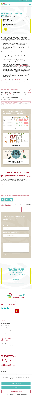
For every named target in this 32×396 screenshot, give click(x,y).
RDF (11, 199)
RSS (30, 0)
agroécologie (5, 79)
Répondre (4, 184)
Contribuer (5, 334)
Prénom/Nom (6, 225)
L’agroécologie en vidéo (6, 325)
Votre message (6, 241)
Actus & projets (4, 327)
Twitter (26, 0)
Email (10, 232)
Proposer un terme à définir (16, 282)
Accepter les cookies (16, 383)
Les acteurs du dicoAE (6, 330)
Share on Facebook (7, 199)
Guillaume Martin (7, 21)
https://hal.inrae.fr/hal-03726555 (6, 205)
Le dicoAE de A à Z (5, 323)
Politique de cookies (10, 394)
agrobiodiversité (16, 79)
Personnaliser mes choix (16, 391)
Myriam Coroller (14, 20)
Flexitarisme (3, 343)
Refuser (16, 387)
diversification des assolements (22, 65)
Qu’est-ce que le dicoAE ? (6, 329)
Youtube (28, 0)
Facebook (24, 0)
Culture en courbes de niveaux (7, 345)
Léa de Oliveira (6, 20)
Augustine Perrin (22, 20)
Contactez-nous (16, 301)
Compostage (4, 347)
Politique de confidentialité (21, 394)
